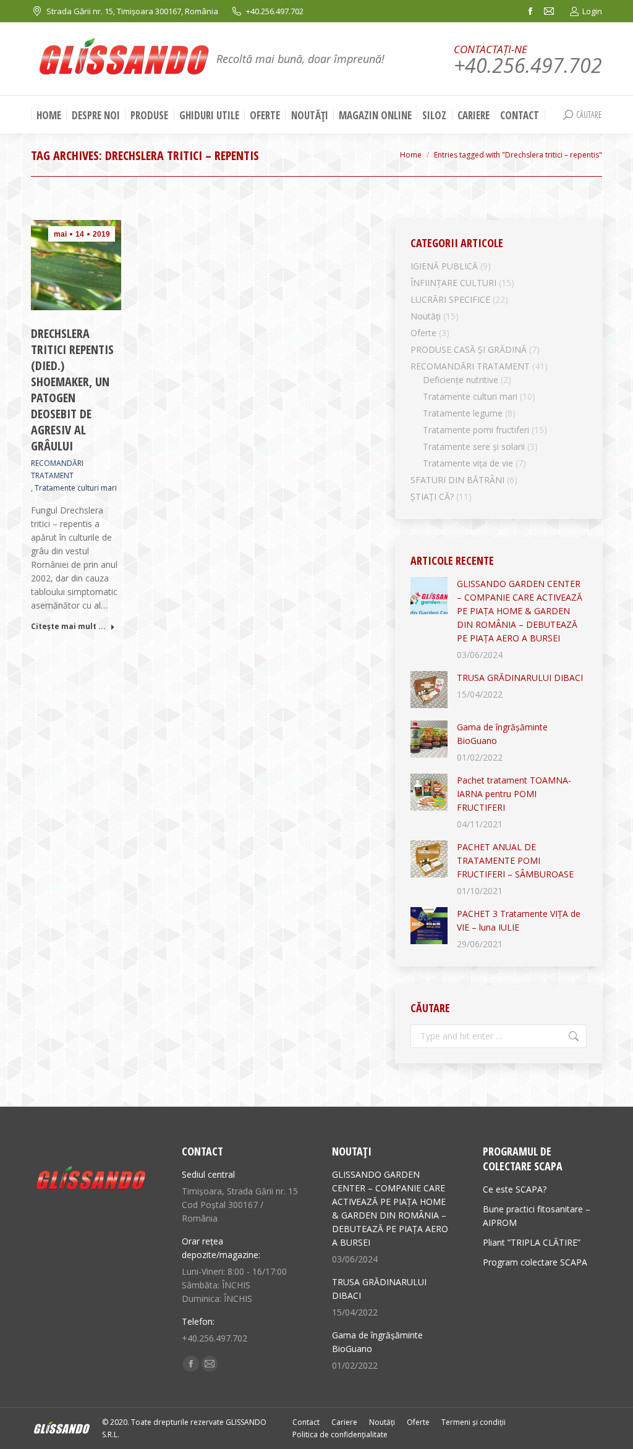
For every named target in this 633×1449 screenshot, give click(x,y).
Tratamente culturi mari (76, 488)
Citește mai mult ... (68, 627)
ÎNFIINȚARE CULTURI (453, 283)
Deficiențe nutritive (460, 380)
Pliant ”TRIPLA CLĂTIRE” (531, 1242)
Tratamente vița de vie (468, 463)
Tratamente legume (463, 413)
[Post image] (429, 595)
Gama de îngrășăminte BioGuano (502, 733)
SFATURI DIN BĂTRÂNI (457, 480)
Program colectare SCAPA (535, 1262)
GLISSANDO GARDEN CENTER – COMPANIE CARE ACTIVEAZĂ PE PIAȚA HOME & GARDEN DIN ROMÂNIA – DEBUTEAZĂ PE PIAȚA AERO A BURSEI (519, 611)
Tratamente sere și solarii (474, 446)
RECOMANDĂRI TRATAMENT (57, 469)
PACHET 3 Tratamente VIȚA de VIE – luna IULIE (518, 920)
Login (592, 11)
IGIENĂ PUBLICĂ (444, 266)
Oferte (423, 333)
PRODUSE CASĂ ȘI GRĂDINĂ (468, 349)
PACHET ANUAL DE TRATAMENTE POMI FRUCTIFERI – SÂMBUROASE (515, 860)
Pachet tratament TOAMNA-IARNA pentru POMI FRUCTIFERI (514, 793)
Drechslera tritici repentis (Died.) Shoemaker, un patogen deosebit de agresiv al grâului (72, 389)
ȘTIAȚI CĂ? (432, 496)
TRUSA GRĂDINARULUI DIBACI (520, 677)
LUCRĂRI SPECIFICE (450, 299)
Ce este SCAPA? (514, 1189)
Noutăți (425, 316)
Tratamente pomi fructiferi (476, 430)
